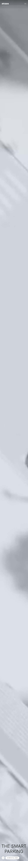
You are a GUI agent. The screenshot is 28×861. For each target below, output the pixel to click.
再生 (3, 858)
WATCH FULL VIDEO (13, 857)
